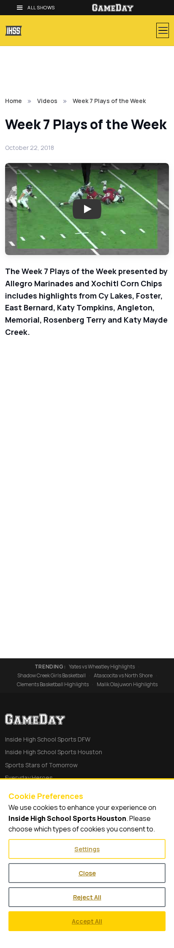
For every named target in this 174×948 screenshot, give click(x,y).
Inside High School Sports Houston (53, 752)
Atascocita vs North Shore (123, 675)
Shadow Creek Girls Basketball (51, 675)
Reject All (87, 897)
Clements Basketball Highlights (53, 684)
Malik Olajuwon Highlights (127, 684)
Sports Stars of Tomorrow (41, 765)
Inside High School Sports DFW (47, 739)
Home (13, 101)
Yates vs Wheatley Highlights (102, 666)
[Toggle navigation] (162, 30)
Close (87, 873)
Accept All (87, 921)
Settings (87, 849)
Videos (47, 101)
